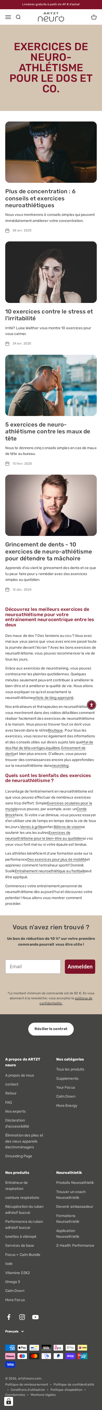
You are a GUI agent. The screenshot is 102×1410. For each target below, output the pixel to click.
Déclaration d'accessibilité (17, 1123)
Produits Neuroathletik (75, 1182)
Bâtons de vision (67, 827)
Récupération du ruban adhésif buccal (24, 1209)
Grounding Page (18, 1156)
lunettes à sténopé (20, 1236)
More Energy (66, 1105)
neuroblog (60, 765)
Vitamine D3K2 (17, 1273)
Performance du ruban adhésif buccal (24, 1224)
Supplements (67, 1078)
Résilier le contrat (51, 1029)
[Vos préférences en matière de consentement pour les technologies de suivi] (8, 1401)
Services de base (19, 1245)
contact (12, 1084)
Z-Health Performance (75, 1245)
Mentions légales (43, 1395)
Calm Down (65, 1096)
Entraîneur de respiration (16, 1185)
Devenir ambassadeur (74, 1206)
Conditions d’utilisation (28, 1390)
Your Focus (65, 1087)
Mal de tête (21, 748)
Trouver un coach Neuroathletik (71, 1195)
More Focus (15, 1300)
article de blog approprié (53, 698)
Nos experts (15, 1111)
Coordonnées (15, 1395)
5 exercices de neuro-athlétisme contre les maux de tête (47, 431)
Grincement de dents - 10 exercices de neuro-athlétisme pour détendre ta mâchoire (48, 551)
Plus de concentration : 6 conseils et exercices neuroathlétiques (40, 198)
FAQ (8, 1102)
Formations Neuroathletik (67, 1219)
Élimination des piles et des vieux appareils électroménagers (24, 1141)
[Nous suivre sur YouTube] (35, 1317)
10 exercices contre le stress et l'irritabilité (49, 315)
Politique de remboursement (26, 1384)
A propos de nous (19, 1075)
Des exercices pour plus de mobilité (56, 859)
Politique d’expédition (66, 1390)
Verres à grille (31, 827)
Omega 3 (12, 1282)
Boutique (55, 730)
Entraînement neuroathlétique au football (49, 871)
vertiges (38, 748)
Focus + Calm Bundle (22, 1254)
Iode (9, 1263)
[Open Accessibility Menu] (91, 705)
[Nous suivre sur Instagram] (22, 1317)
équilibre (53, 748)
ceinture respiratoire (22, 1197)
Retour (10, 1093)
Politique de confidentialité (74, 1384)
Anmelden (80, 967)
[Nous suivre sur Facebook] (8, 1317)
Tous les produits (70, 1069)
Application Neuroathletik (67, 1234)
